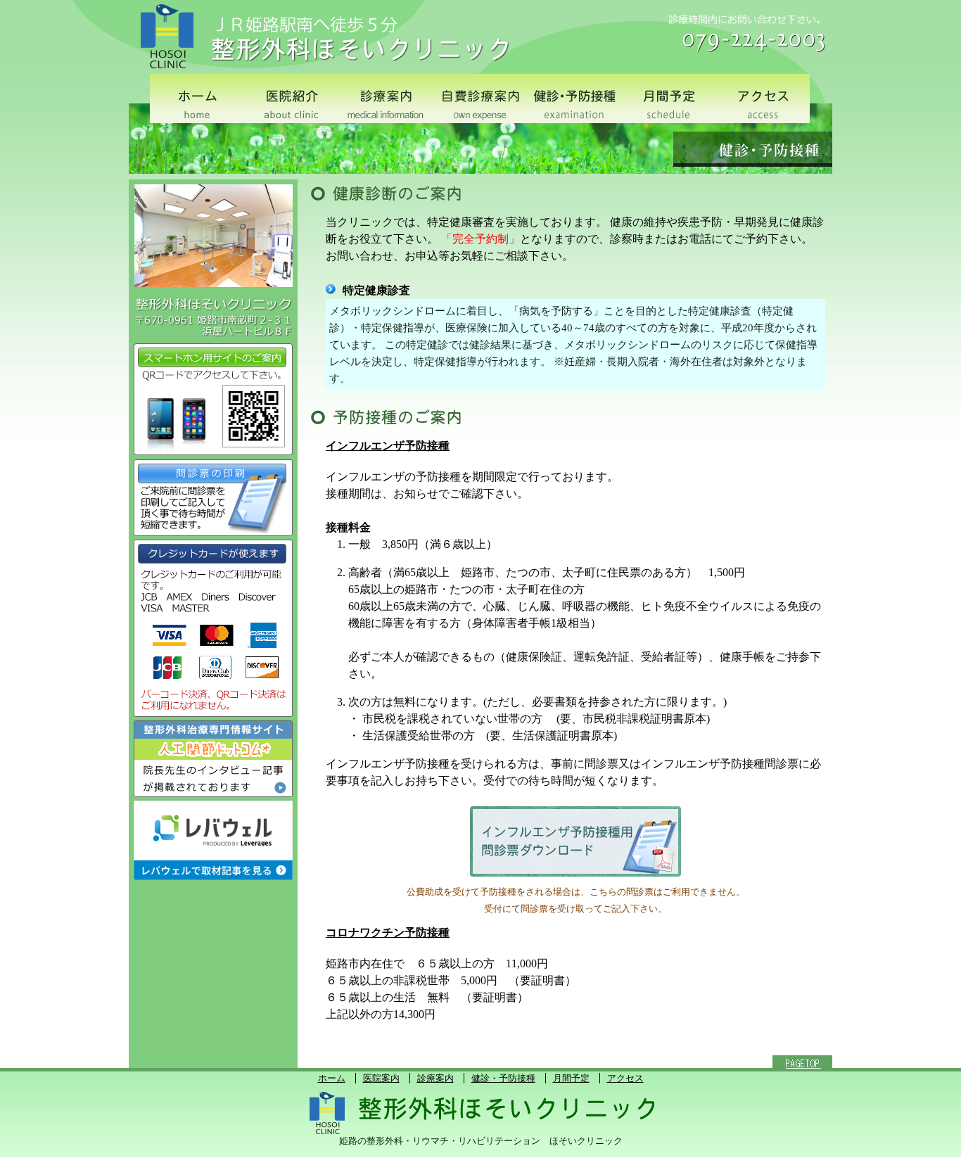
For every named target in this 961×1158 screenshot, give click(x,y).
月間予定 (571, 1078)
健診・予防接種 (503, 1078)
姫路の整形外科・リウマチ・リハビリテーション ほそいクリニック (481, 1141)
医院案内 (381, 1078)
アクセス (625, 1078)
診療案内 (435, 1078)
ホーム (331, 1078)
